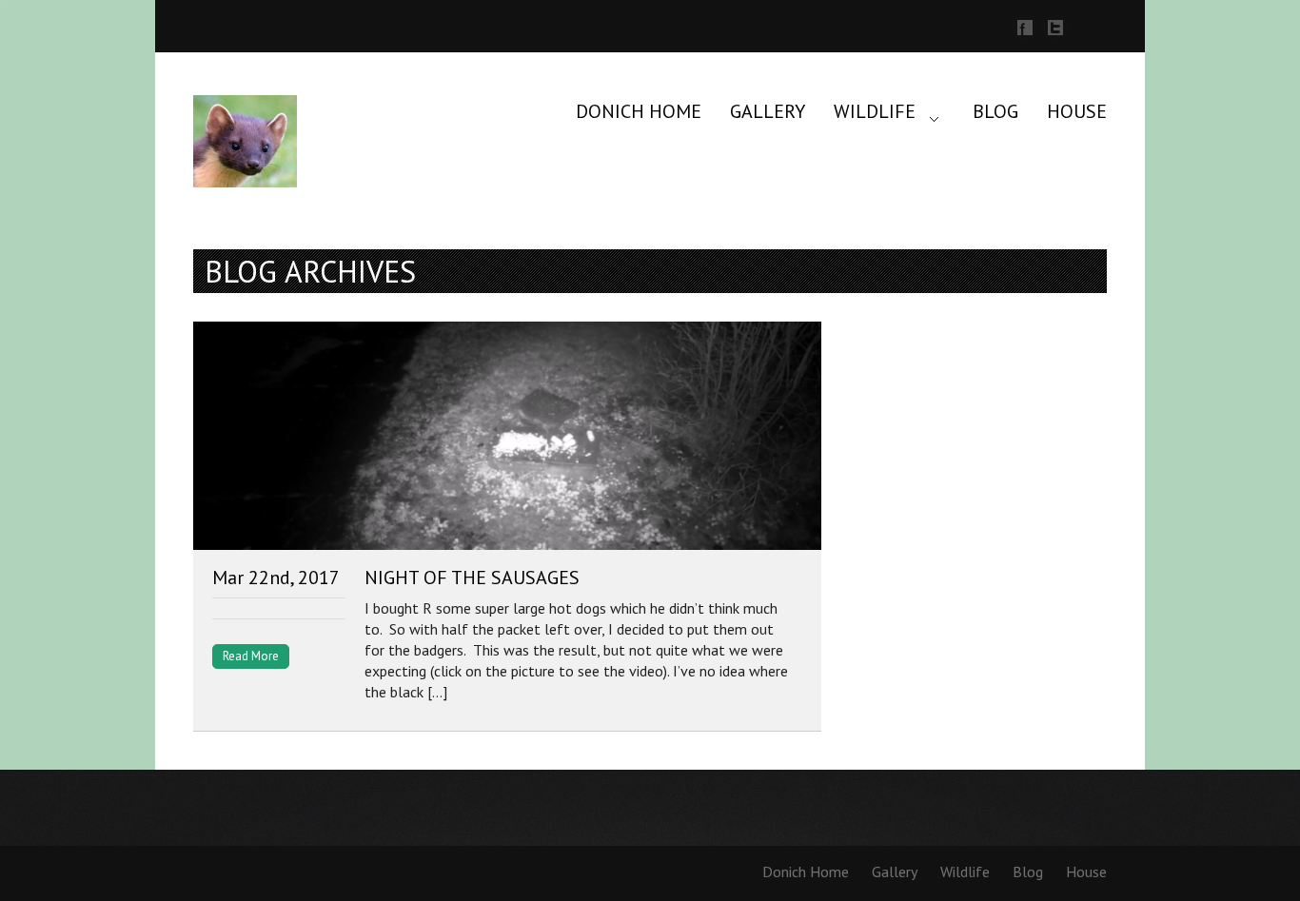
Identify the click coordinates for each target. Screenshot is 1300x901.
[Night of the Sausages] (507, 438)
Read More (251, 656)
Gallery (767, 111)
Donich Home (638, 111)
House (1077, 111)
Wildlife (875, 111)
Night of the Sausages (472, 577)
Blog (995, 111)
